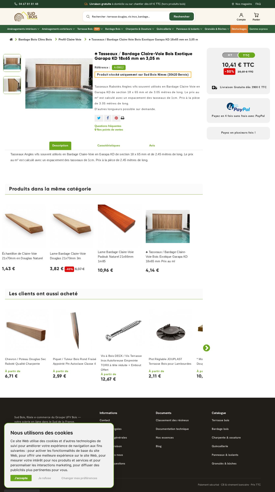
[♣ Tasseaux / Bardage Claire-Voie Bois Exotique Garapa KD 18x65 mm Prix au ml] (168, 226)
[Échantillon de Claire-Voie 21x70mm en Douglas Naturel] (24, 226)
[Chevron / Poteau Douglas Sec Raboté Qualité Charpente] (27, 331)
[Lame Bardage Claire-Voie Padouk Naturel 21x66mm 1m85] (120, 226)
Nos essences (165, 437)
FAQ (258, 4)
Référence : (102, 67)
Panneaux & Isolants (188, 29)
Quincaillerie (164, 29)
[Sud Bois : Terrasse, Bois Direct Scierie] (28, 16)
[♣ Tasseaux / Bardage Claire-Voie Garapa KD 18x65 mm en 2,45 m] (12, 63)
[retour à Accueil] (11, 39)
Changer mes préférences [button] (79, 478)
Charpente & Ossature (138, 29)
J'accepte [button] (21, 478)
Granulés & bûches (224, 463)
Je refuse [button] (44, 478)
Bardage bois (220, 429)
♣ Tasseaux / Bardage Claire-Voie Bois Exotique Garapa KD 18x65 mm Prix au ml (167, 256)
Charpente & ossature (226, 437)
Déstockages (239, 29)
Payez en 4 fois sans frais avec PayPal (238, 115)
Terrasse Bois (88, 29)
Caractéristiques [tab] (108, 145)
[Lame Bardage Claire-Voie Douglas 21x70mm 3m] (72, 226)
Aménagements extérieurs (57, 29)
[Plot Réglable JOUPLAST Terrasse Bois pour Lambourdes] (171, 331)
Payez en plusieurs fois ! (238, 132)
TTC (246, 55)
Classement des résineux (172, 420)
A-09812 (119, 67)
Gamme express (258, 29)
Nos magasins (244, 4)
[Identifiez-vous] (241, 16)
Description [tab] (60, 145)
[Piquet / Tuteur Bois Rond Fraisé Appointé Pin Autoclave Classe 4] (75, 331)
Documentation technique (172, 429)
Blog (158, 446)
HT (230, 55)
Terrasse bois (220, 420)
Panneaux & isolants (225, 455)
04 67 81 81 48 (28, 4)
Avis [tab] (152, 145)
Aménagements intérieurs (22, 29)
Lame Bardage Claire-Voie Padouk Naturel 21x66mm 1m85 (116, 256)
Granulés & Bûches (215, 29)
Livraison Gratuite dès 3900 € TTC (243, 87)
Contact (105, 420)
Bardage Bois (112, 29)
